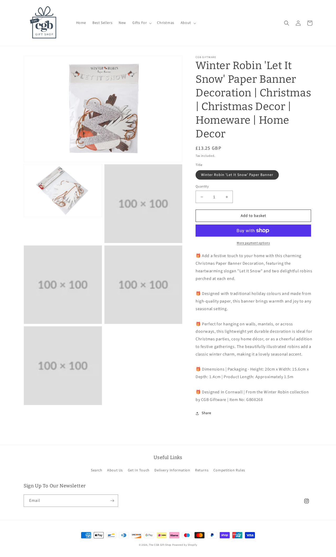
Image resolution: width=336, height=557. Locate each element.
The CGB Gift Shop (160, 545)
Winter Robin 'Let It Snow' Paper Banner (237, 175)
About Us (115, 470)
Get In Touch (139, 470)
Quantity (202, 186)
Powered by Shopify (184, 545)
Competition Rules (229, 470)
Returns (201, 470)
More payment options (253, 243)
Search (96, 470)
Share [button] (206, 413)
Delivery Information (172, 470)
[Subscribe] (112, 500)
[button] (141, 22)
